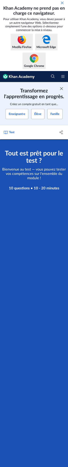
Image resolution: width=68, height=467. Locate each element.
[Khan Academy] (17, 76)
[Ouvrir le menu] (63, 76)
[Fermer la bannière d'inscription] (61, 88)
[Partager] (61, 132)
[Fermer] (62, 3)
